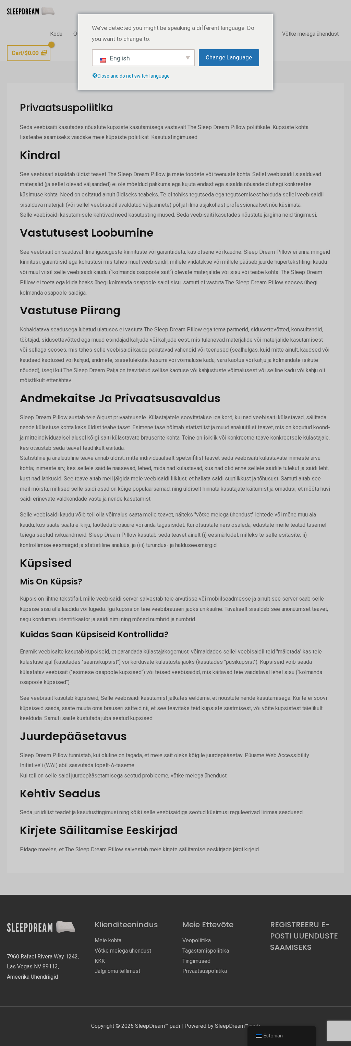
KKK (100, 961)
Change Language (229, 57)
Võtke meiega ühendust (310, 34)
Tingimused (196, 961)
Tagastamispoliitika (205, 950)
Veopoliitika (196, 940)
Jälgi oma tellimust (117, 971)
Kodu (56, 34)
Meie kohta (108, 940)
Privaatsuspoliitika (204, 971)
